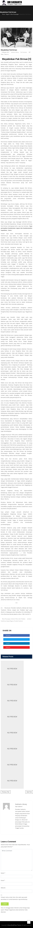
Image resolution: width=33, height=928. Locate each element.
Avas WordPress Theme (14, 925)
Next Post (29, 792)
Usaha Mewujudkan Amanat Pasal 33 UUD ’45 (16, 470)
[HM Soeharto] (11, 3)
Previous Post (5, 792)
